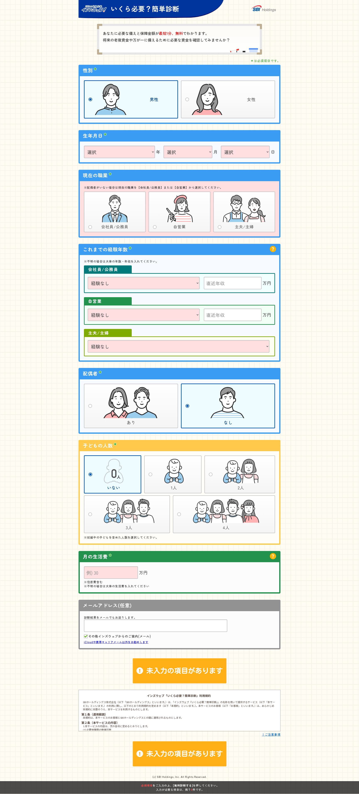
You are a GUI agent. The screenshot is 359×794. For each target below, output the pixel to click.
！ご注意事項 (271, 734)
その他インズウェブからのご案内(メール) (119, 636)
